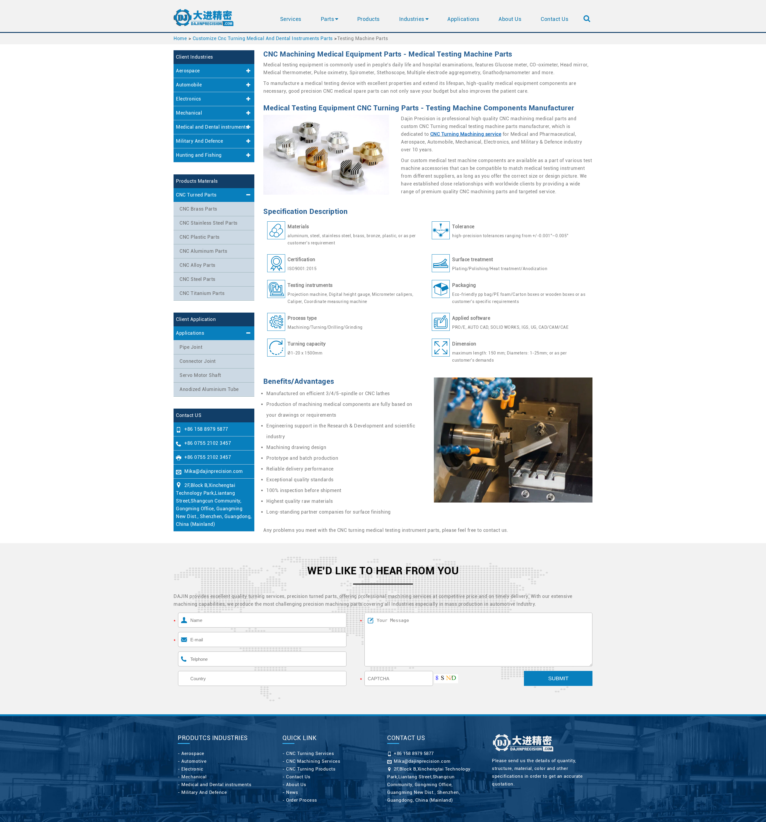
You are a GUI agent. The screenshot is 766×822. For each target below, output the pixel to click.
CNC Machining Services (313, 761)
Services (290, 19)
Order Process (301, 800)
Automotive (193, 761)
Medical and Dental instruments (212, 127)
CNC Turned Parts (196, 195)
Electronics (188, 99)
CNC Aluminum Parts (203, 251)
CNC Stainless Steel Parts (209, 223)
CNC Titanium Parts (202, 293)
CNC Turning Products (310, 769)
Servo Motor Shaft (200, 375)
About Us (509, 19)
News (292, 792)
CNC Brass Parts (198, 209)
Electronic (192, 769)
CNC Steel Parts (197, 279)
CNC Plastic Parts (200, 237)
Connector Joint (198, 361)
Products (368, 19)
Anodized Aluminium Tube (209, 389)
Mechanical (189, 113)
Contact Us (554, 19)
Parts (327, 19)
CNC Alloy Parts (197, 265)
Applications (463, 19)
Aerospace (188, 71)
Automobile (189, 85)
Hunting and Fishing (199, 155)
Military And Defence (199, 141)
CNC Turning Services (310, 753)
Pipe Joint (191, 347)
